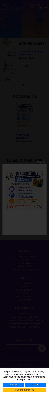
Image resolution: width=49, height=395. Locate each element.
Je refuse (35, 384)
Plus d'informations (24, 390)
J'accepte (13, 384)
